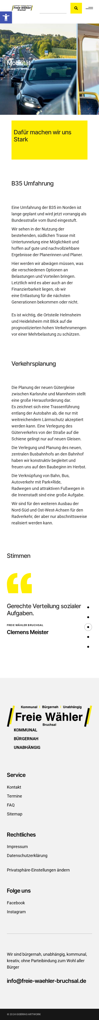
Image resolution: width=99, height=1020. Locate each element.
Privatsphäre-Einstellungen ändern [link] (38, 870)
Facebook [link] (16, 902)
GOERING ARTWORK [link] (28, 1014)
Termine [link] (14, 796)
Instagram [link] (16, 911)
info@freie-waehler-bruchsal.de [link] (46, 981)
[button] (88, 607)
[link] (6, 17)
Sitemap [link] (14, 814)
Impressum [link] (17, 846)
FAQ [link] (11, 805)
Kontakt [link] (14, 787)
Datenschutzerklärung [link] (27, 855)
